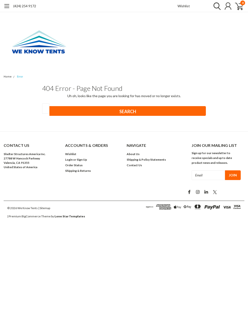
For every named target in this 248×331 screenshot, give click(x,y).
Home (8, 76)
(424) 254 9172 (24, 6)
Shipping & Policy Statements (146, 159)
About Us (133, 154)
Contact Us (134, 165)
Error (20, 76)
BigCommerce (31, 216)
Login (69, 159)
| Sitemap (44, 208)
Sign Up (82, 159)
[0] (237, 6)
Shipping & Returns (78, 171)
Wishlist (184, 6)
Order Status (74, 165)
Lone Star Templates (69, 216)
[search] (216, 6)
